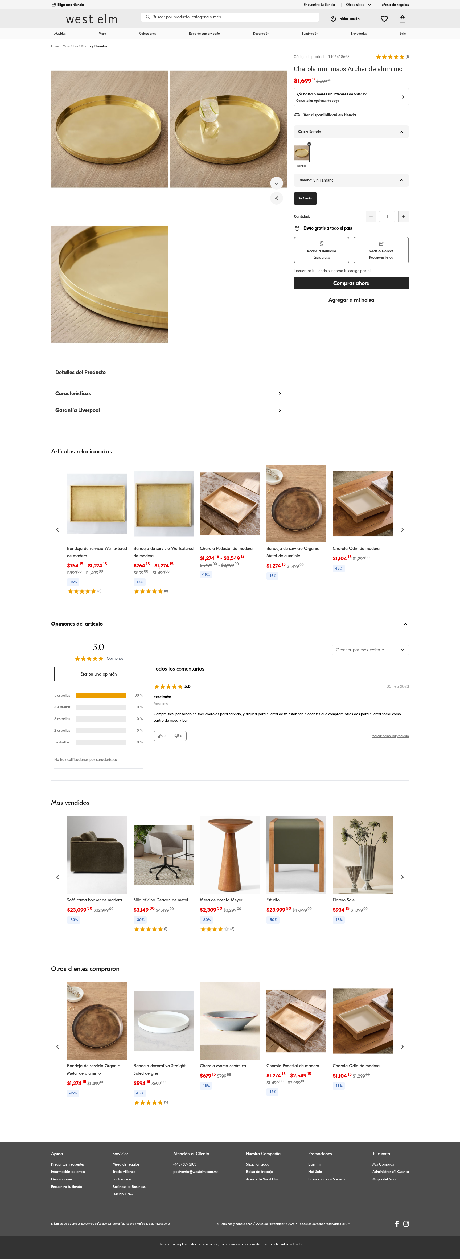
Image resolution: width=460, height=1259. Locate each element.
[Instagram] (406, 1224)
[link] (97, 529)
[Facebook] (397, 1224)
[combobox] (370, 650)
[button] (390, 57)
